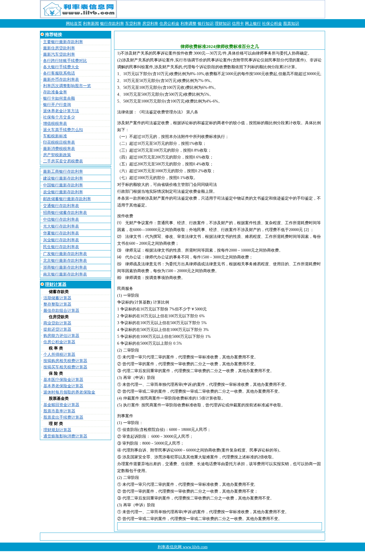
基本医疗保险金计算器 (63, 380)
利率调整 (188, 23)
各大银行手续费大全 (61, 67)
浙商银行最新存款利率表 (65, 267)
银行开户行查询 (57, 105)
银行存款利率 (112, 23)
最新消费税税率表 (59, 148)
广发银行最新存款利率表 (65, 254)
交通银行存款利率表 (61, 206)
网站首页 (74, 23)
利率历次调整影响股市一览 (67, 86)
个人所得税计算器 (59, 354)
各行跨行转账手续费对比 (65, 61)
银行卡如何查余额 (59, 98)
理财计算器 (55, 284)
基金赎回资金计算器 (61, 405)
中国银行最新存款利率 (63, 185)
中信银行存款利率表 (61, 219)
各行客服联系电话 (59, 73)
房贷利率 (150, 23)
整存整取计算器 (57, 304)
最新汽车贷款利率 (59, 54)
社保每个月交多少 (59, 117)
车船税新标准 (55, 136)
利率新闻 (91, 23)
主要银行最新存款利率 (63, 42)
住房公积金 (169, 23)
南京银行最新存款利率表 (65, 274)
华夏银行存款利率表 (61, 233)
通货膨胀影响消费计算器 (65, 436)
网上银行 (253, 23)
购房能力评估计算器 (61, 336)
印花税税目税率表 (59, 142)
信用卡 (238, 23)
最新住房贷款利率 (59, 48)
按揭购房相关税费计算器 (65, 361)
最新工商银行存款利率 (63, 171)
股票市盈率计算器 (59, 411)
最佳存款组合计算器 (61, 310)
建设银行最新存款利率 (63, 178)
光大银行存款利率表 (61, 226)
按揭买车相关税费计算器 (65, 367)
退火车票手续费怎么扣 (63, 130)
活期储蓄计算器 (57, 298)
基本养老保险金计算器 (63, 386)
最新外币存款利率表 (61, 79)
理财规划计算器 (57, 430)
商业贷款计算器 (57, 323)
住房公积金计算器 (59, 342)
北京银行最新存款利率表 (65, 260)
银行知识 (206, 23)
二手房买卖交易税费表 (63, 161)
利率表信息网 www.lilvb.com (183, 547)
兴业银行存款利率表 (61, 240)
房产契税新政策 (57, 155)
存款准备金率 (55, 92)
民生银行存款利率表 (61, 247)
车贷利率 (133, 23)
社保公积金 (272, 23)
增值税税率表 (55, 123)
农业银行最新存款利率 (63, 192)
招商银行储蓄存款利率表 (65, 212)
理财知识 (223, 23)
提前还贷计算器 (57, 329)
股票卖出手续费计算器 (63, 417)
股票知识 (291, 23)
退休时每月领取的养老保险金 (69, 392)
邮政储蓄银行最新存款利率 (67, 199)
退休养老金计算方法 (61, 111)
